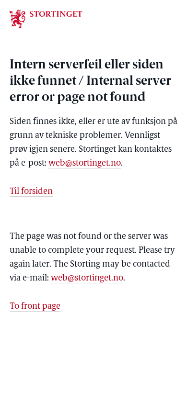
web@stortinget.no (84, 163)
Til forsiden (31, 192)
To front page (35, 307)
